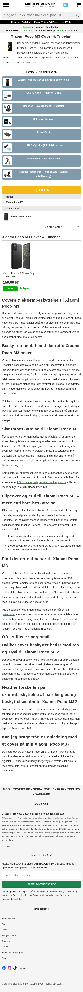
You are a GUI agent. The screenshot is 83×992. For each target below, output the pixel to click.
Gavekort (6, 941)
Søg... (5, 958)
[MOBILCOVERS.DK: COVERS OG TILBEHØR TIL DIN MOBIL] (40, 4)
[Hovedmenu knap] (6, 5)
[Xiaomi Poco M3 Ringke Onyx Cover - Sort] (21, 256)
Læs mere (6, 846)
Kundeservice (8, 918)
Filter (44, 190)
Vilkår (4, 930)
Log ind (22, 968)
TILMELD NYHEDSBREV (42, 884)
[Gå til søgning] (77, 15)
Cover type (12, 208)
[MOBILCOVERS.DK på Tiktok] (15, 969)
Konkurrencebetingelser (13, 952)
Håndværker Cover (21, 216)
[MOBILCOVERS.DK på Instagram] (9, 969)
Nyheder (41, 804)
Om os (5, 947)
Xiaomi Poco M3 (14, 202)
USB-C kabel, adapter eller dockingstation (41, 482)
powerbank (8, 614)
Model (9, 196)
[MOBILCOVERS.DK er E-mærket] (65, 6)
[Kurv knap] (78, 4)
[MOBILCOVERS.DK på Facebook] (4, 969)
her (20, 899)
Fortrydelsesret (9, 935)
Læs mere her (28, 62)
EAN (4, 924)
